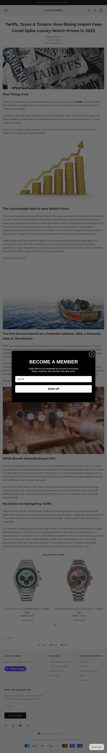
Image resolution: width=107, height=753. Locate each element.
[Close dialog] (91, 354)
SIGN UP (53, 388)
